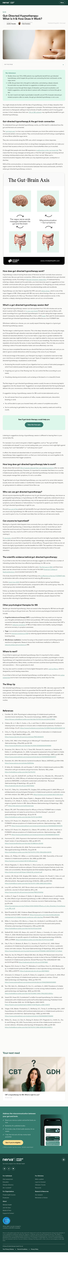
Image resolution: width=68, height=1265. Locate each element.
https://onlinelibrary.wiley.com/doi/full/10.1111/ (20, 772)
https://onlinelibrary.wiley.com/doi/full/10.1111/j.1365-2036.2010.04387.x (28, 1027)
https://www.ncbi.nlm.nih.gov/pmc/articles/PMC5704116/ (24, 892)
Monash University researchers (36, 279)
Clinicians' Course (40, 1185)
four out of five (13, 509)
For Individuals (7, 1176)
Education (6, 1182)
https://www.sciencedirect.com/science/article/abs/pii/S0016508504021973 (30, 757)
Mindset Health (7, 1205)
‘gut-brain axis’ (10, 131)
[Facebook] (9, 1168)
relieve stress (45, 291)
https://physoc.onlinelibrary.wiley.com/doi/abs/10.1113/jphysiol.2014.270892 (30, 719)
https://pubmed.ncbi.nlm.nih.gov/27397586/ (33, 962)
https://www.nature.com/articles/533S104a (19, 763)
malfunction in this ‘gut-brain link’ (47, 150)
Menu (62, 2)
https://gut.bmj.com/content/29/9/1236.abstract (21, 861)
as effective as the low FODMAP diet (52, 576)
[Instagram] (4, 1168)
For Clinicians (39, 1176)
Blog (4, 12)
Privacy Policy (34, 1249)
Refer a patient (39, 1179)
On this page (8, 64)
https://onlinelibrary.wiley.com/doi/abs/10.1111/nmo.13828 (35, 940)
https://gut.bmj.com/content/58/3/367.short (48, 794)
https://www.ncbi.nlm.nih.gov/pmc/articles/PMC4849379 (24, 737)
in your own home (32, 311)
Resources (38, 1188)
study (44, 316)
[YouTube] (13, 1168)
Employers (6, 1197)
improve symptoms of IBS (19, 633)
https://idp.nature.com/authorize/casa (21, 806)
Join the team (7, 1207)
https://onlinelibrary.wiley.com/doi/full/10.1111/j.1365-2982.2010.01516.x (28, 883)
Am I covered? (7, 1188)
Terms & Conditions (22, 1249)
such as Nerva (53, 669)
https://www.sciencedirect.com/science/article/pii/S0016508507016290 (29, 1016)
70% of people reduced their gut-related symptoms (37, 468)
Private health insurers (9, 1195)
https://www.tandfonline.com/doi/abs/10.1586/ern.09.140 (24, 843)
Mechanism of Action (41, 1197)
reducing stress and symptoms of (16, 645)
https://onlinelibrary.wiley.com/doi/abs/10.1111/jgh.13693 (23, 817)
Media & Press (7, 1210)
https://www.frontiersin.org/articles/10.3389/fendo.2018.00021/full (42, 728)
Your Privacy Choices (8, 1249)
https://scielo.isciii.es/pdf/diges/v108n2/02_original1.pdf (23, 872)
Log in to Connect (40, 1182)
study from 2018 (13, 582)
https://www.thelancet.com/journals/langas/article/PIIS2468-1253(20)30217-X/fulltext (33, 951)
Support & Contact (8, 1213)
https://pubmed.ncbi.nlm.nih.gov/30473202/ (19, 786)
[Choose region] (63, 1159)
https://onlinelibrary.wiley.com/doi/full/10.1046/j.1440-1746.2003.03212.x (29, 993)
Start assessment (8, 1179)
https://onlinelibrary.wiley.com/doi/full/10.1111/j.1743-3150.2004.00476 (28, 852)
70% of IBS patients (35, 112)
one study (7, 538)
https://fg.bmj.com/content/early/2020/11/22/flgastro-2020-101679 (27, 1005)
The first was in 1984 (46, 567)
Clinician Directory (8, 1185)
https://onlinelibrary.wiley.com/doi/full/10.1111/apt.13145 (23, 928)
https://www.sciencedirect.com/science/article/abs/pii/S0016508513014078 (36, 826)
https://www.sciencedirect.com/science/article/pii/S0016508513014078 (35, 834)
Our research (39, 1195)
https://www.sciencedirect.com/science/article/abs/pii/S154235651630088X (30, 982)
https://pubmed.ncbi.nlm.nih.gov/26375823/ (34, 971)
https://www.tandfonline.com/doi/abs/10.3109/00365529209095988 (28, 745)
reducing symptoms (19, 625)
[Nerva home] (31, 1159)
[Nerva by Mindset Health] (8, 3)
